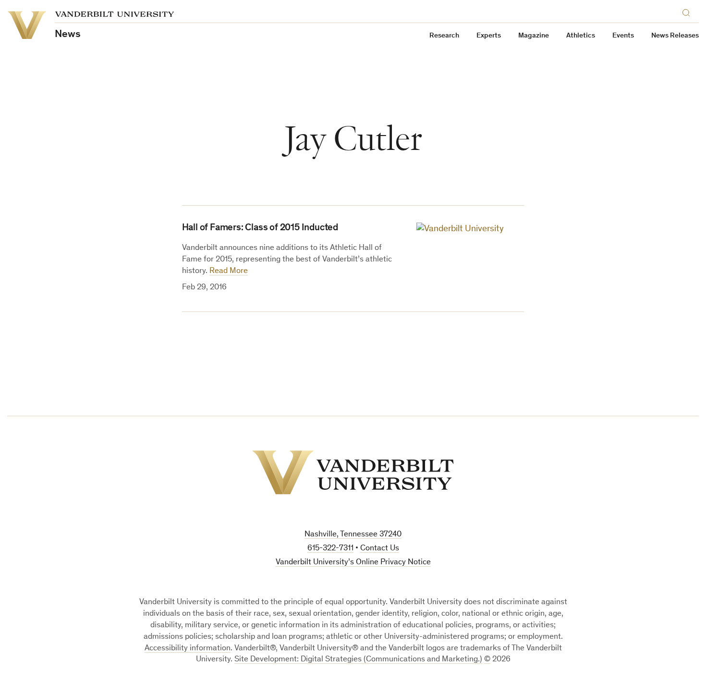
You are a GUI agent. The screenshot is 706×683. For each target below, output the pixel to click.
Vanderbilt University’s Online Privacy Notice (353, 563)
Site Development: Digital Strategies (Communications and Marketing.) (358, 660)
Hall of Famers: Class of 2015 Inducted (260, 228)
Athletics (580, 35)
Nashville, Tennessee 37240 (353, 535)
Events (623, 35)
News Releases (675, 35)
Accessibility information (188, 649)
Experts (488, 35)
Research (444, 35)
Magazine (533, 35)
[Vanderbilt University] (353, 472)
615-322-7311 (330, 549)
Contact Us (379, 549)
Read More (228, 271)
